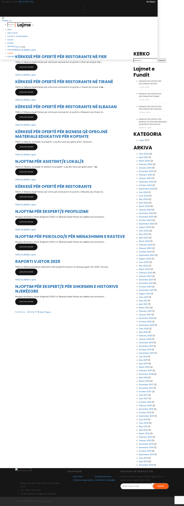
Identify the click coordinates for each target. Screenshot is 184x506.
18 (38, 312)
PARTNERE (11, 50)
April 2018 (143, 377)
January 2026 (145, 168)
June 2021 (143, 297)
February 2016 (145, 405)
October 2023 (145, 220)
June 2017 (143, 398)
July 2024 (143, 192)
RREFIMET (11, 46)
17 (36, 312)
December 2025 (146, 171)
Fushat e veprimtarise (17, 36)
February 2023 (145, 245)
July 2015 (143, 419)
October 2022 (145, 252)
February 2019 (145, 370)
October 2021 (145, 286)
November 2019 (146, 346)
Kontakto (11, 57)
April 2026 (143, 157)
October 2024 (145, 185)
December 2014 (146, 444)
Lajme (10, 53)
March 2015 (144, 433)
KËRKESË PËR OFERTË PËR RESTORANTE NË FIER (61, 57)
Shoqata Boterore (103, 476)
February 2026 (145, 164)
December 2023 (146, 213)
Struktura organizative (83, 480)
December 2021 (146, 279)
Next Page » (45, 312)
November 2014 (146, 447)
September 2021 (146, 290)
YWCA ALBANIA (22, 50)
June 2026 (144, 154)
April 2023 (143, 238)
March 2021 (144, 307)
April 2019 (143, 363)
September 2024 (147, 189)
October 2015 (145, 412)
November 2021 (146, 283)
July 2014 (143, 458)
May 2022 (143, 265)
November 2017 (146, 388)
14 (28, 312)
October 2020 (145, 321)
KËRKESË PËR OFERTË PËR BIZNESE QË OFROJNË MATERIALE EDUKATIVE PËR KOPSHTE (61, 134)
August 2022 (145, 259)
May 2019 (143, 360)
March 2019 (144, 367)
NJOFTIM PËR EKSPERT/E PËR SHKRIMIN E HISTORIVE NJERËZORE (66, 289)
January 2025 (145, 178)
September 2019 (146, 353)
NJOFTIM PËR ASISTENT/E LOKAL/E (49, 161)
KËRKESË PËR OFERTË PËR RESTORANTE (53, 186)
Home (17, 47)
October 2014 (145, 451)
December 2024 (146, 182)
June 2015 (143, 423)
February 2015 (145, 437)
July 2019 (143, 356)
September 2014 (146, 454)
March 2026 (144, 161)
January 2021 (145, 314)
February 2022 (145, 272)
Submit (160, 486)
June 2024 (144, 196)
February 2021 (145, 311)
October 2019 (145, 349)
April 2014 (143, 461)
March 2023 (144, 241)
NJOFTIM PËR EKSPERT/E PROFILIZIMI (51, 211)
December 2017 (146, 384)
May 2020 (143, 332)
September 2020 (147, 325)
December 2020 (146, 318)
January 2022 (145, 276)
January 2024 (145, 210)
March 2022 (144, 269)
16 (33, 312)
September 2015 (146, 416)
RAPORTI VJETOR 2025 (37, 261)
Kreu (9, 30)
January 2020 (145, 339)
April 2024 (143, 203)
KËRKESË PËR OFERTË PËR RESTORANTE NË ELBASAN (66, 107)
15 (31, 312)
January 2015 (145, 440)
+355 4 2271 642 (25, 2)
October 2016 (145, 402)
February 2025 (145, 175)
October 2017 (145, 391)
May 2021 (143, 300)
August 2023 (145, 227)
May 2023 (143, 234)
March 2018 (144, 381)
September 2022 (147, 255)
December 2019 (146, 342)
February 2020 (145, 335)
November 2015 (146, 409)
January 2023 (145, 248)
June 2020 (144, 328)
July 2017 (143, 395)
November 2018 (146, 374)
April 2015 (143, 430)
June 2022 (144, 262)
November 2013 (146, 465)
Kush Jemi (78, 476)
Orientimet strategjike (105, 480)
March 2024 (144, 206)
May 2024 (143, 199)
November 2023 (146, 217)
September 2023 (147, 224)
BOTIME (10, 43)
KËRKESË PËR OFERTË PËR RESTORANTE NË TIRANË (64, 82)
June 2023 (144, 231)
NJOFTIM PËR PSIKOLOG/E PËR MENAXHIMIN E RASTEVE (70, 236)
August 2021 (145, 293)
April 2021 (143, 304)
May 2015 (143, 426)
